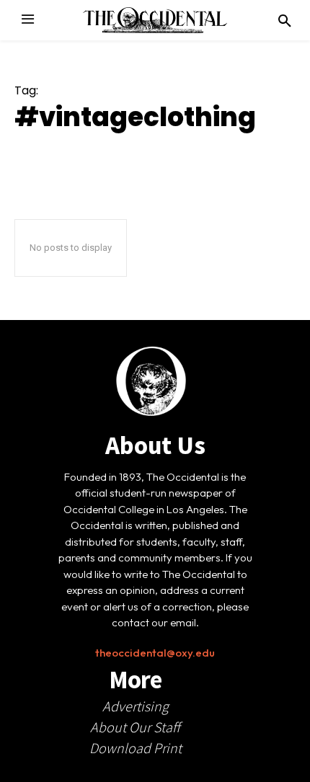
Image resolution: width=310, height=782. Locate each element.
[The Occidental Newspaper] (155, 20)
